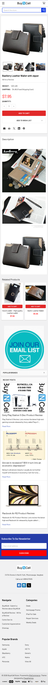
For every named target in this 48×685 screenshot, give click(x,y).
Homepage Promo (33, 610)
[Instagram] (24, 585)
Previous (3, 301)
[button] (24, 347)
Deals (28, 606)
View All (28, 661)
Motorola (5, 661)
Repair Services (32, 618)
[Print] (9, 128)
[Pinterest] (24, 128)
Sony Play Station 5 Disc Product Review (22, 415)
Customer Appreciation (11, 624)
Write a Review (8, 79)
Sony (27, 645)
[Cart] (44, 3)
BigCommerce (34, 675)
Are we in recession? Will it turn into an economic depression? (21, 464)
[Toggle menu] (3, 3)
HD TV (27, 649)
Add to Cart (12, 306)
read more (6, 426)
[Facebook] (19, 585)
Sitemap (5, 628)
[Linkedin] (19, 128)
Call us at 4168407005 (24, 579)
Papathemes (29, 678)
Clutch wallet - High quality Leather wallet (12, 312)
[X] (14, 128)
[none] (24, 39)
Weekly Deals (31, 622)
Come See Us (7, 620)
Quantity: (6, 101)
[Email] (4, 128)
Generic (28, 653)
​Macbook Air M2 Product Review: (18, 513)
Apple (4, 649)
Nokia (27, 657)
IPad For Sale (31, 614)
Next (45, 301)
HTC (3, 657)
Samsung (5, 645)
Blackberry (6, 653)
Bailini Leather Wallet (35, 311)
